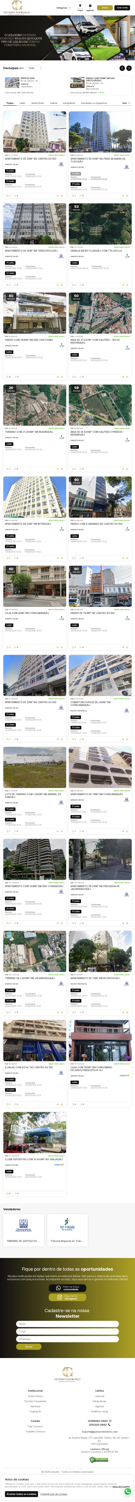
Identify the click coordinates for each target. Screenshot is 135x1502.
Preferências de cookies (53, 1494)
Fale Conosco (35, 1426)
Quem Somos (35, 1396)
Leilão (22, 103)
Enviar (28, 1346)
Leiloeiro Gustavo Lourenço (67, 1374)
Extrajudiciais (100, 1401)
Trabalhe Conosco (35, 1431)
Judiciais (99, 1396)
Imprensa (35, 1406)
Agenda (99, 1406)
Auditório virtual (99, 1411)
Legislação (35, 1411)
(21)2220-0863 (98, 1425)
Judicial (53, 103)
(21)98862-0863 (98, 1421)
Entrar (105, 7)
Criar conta (122, 7)
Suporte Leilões (98, 1460)
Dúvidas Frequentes (35, 1401)
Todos (10, 103)
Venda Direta (37, 103)
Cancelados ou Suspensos (94, 103)
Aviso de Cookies (121, 1486)
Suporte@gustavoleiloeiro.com (99, 1432)
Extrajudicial (69, 103)
